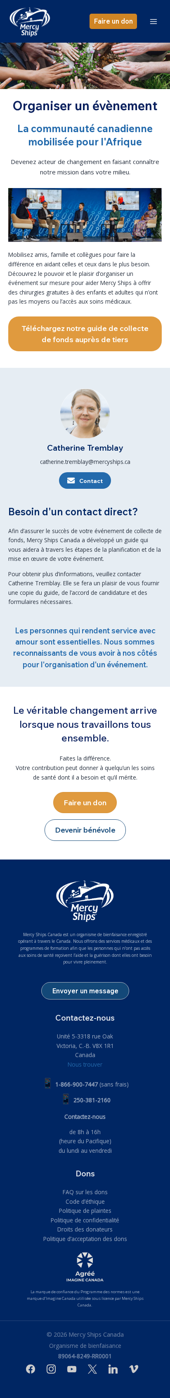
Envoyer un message (85, 990)
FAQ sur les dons (85, 1192)
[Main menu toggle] (153, 21)
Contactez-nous (85, 1116)
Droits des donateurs (85, 1229)
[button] (113, 21)
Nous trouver (85, 1064)
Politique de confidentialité (85, 1220)
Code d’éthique (85, 1201)
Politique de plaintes (85, 1210)
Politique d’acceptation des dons (85, 1239)
